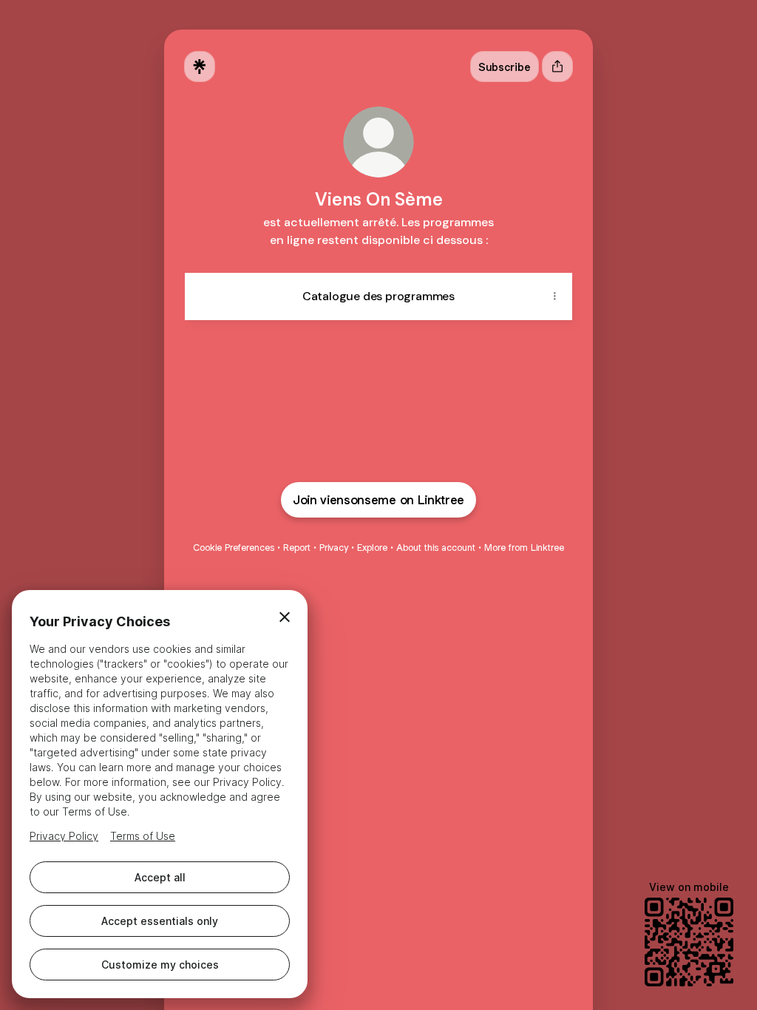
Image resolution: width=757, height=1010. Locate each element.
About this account (435, 547)
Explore (372, 547)
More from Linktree (524, 547)
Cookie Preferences (233, 547)
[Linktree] (199, 66)
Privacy (333, 547)
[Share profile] (557, 66)
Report (296, 547)
